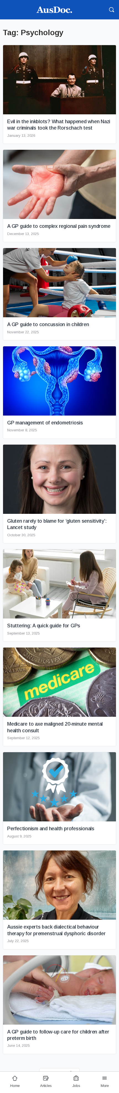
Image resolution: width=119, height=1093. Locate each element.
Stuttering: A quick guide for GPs (43, 625)
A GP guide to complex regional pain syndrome (58, 226)
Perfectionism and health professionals (50, 828)
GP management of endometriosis (45, 423)
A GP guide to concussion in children (48, 324)
